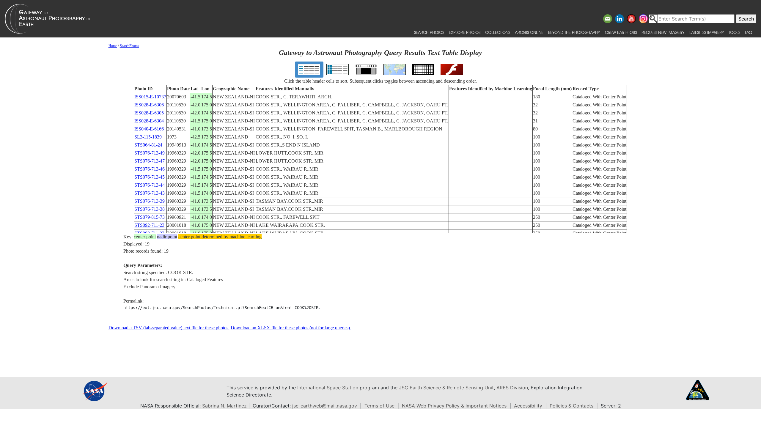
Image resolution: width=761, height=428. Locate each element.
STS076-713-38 (149, 209)
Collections (497, 32)
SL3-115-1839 (148, 136)
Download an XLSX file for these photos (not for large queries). (291, 327)
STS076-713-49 (149, 152)
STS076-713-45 (149, 177)
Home (113, 46)
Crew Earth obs (621, 32)
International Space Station (327, 388)
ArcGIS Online (529, 32)
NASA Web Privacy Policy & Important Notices (454, 406)
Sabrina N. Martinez (224, 406)
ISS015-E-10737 (150, 96)
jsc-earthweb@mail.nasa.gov (324, 406)
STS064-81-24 (148, 144)
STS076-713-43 (149, 193)
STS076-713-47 (149, 160)
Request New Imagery (663, 32)
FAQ (748, 32)
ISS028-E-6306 (149, 104)
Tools (734, 32)
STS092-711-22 (149, 233)
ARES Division (512, 388)
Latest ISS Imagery (706, 32)
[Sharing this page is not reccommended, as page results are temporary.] (379, 19)
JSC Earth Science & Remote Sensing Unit (446, 388)
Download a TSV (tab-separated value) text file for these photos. (169, 327)
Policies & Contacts (571, 406)
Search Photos (429, 32)
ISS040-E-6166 (149, 128)
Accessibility (528, 406)
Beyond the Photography (574, 32)
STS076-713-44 (149, 185)
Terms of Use (379, 406)
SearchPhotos (129, 46)
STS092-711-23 (149, 225)
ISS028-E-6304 (149, 120)
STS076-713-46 (149, 168)
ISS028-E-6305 (149, 112)
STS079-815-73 (149, 217)
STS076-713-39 (149, 201)
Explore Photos (464, 32)
